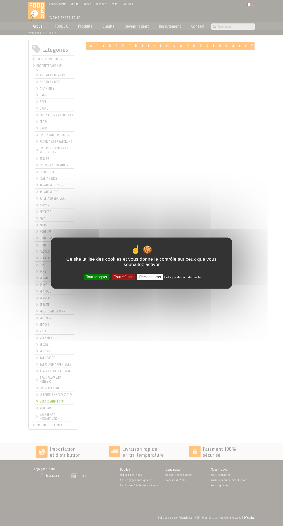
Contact (198, 26)
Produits (85, 26)
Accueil (39, 26)
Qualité (108, 26)
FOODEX (61, 26)
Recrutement (170, 26)
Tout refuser (123, 277)
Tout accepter (96, 277)
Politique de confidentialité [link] (182, 277)
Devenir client (136, 26)
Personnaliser (150, 277)
